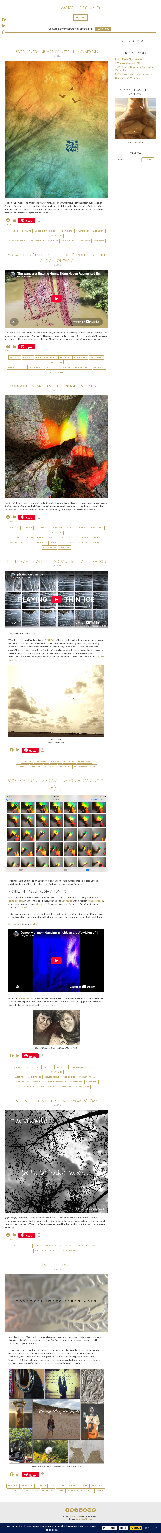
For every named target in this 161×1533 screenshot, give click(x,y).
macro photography (89, 1077)
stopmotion (67, 1087)
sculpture (53, 1087)
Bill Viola (51, 640)
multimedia (65, 766)
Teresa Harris (57, 372)
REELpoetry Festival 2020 (127, 63)
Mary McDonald (80, 8)
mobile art (38, 1082)
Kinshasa (40, 904)
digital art (17, 538)
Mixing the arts (65, 231)
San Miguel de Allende (34, 1087)
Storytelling (56, 236)
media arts (50, 766)
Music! (37, 1246)
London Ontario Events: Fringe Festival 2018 (56, 386)
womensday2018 (70, 1251)
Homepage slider (57, 1486)
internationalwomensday (47, 1251)
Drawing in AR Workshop (127, 78)
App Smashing (41, 761)
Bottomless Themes (84, 1519)
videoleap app (83, 1087)
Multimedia (65, 357)
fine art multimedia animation (77, 367)
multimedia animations (85, 766)
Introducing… (56, 1265)
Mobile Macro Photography (128, 59)
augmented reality (18, 241)
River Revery (98, 231)
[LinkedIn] (81, 1510)
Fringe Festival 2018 (66, 538)
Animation (13, 231)
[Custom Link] (94, 1510)
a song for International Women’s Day (56, 1101)
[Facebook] (67, 1510)
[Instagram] (76, 1510)
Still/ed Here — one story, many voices (133, 74)
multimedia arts (18, 543)
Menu (82, 17)
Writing (96, 1246)
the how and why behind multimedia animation (56, 561)
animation (22, 766)
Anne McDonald (95, 900)
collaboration (37, 241)
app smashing (35, 1077)
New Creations (82, 231)
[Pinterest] (72, 1510)
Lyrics (28, 1246)
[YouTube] (85, 1510)
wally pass (65, 547)
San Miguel (67, 900)
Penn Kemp (53, 241)
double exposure (53, 1077)
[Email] (89, 1510)
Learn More (103, 29)
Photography (97, 357)
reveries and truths (38, 543)
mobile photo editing (57, 1082)
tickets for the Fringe (80, 543)
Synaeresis (99, 241)
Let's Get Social (42, 528)
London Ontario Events (45, 231)
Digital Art (26, 231)
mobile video (76, 1082)
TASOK (22, 907)
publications (68, 241)
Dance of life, (14, 923)
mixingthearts (23, 1082)
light (34, 923)
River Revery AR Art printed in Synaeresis (56, 52)
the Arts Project (59, 543)
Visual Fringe (50, 547)
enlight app (70, 1077)
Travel (60, 1490)
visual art (98, 543)
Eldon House (53, 367)
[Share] (4, 32)
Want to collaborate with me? (80, 1490)
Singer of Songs (67, 1246)
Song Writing (83, 1246)
